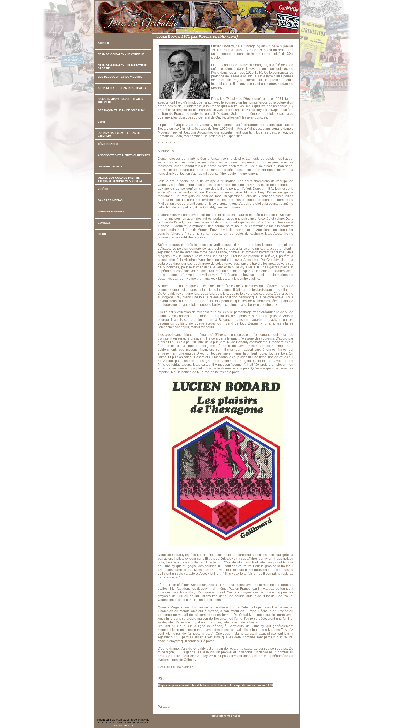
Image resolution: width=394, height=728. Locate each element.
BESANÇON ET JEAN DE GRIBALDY (121, 110)
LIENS (102, 233)
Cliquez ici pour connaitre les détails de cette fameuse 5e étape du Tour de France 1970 (215, 685)
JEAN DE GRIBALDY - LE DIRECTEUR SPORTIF (122, 67)
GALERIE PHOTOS (110, 166)
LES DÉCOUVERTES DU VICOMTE (120, 76)
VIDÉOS (103, 189)
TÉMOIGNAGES (108, 144)
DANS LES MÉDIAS (110, 200)
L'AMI (101, 121)
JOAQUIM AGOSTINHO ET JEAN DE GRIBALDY (121, 101)
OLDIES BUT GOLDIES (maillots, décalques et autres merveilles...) (120, 179)
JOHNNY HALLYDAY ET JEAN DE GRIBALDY (119, 134)
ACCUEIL (104, 42)
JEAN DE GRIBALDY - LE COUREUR (121, 54)
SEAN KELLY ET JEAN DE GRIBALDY (122, 87)
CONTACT (104, 222)
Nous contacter (123, 725)
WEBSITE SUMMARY (111, 211)
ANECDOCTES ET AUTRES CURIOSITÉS (124, 155)
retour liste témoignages (225, 715)
